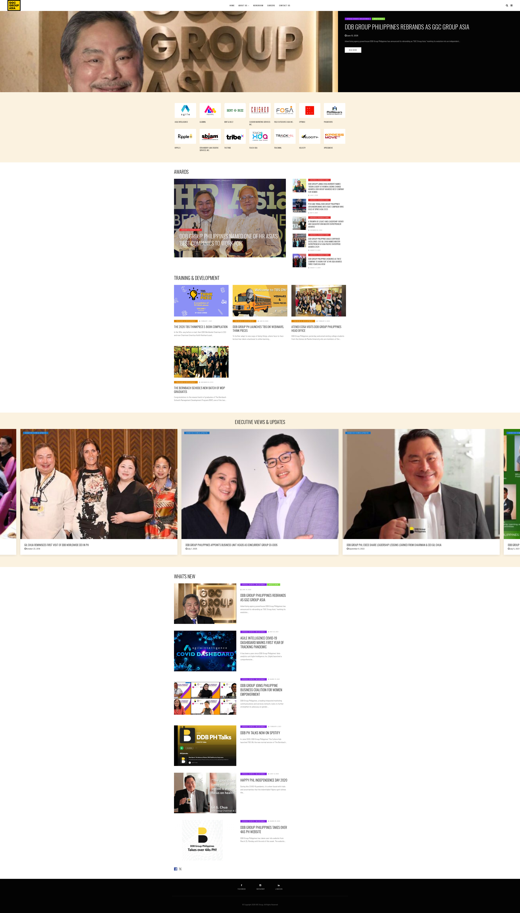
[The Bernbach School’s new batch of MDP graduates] (201, 362)
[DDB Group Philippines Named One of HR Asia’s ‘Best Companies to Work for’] (230, 218)
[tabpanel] (260, 51)
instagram (260, 889)
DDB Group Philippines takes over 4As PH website (263, 829)
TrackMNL (278, 148)
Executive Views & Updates (35, 433)
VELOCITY (302, 148)
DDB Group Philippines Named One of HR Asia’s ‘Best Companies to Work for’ (228, 239)
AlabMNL (203, 122)
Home (232, 5)
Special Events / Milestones (358, 19)
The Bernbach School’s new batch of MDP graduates (199, 390)
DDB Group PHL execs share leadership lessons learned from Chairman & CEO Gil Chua (394, 545)
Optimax (302, 122)
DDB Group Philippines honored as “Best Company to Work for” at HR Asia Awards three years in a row (325, 261)
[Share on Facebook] (175, 869)
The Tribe (227, 148)
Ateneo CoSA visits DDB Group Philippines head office (316, 328)
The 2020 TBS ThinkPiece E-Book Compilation (200, 326)
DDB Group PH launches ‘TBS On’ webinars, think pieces (258, 328)
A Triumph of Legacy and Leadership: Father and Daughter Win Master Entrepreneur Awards (326, 224)
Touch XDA (253, 148)
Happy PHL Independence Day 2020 (263, 779)
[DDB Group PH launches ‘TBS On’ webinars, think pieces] (260, 300)
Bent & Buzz (228, 122)
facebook (242, 889)
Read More (353, 50)
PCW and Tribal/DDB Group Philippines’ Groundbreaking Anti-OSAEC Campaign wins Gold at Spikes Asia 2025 (326, 206)
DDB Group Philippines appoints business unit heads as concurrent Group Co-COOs (231, 545)
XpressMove (328, 148)
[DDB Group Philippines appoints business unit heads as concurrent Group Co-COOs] (260, 484)
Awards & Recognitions (190, 230)
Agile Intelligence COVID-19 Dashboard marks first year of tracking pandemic (262, 642)
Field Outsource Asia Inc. (283, 122)
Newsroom (258, 5)
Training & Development (186, 321)
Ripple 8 (177, 148)
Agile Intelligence (181, 122)
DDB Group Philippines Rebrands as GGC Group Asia (407, 26)
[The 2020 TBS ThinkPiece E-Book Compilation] (201, 300)
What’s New (378, 19)
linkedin (278, 889)
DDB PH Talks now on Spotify (260, 732)
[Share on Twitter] (180, 869)
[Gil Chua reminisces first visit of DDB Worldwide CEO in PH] (98, 484)
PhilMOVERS (328, 122)
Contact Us (284, 5)
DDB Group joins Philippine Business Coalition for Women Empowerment (261, 690)
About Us (243, 5)
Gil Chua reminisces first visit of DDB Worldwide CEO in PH (56, 545)
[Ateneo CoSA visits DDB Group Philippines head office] (318, 300)
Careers (271, 5)
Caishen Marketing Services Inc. (259, 123)
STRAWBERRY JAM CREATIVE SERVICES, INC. (209, 149)
